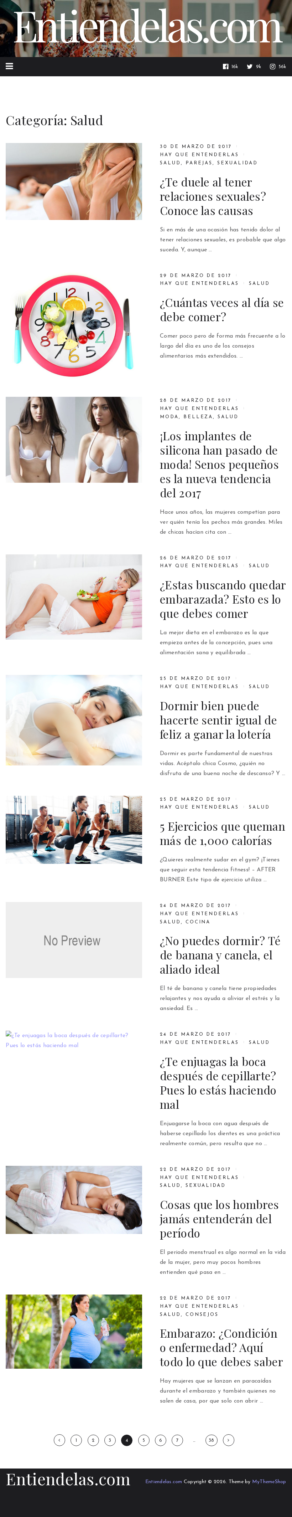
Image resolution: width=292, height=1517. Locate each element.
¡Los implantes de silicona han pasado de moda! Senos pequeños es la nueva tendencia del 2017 (219, 464)
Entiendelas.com (68, 1478)
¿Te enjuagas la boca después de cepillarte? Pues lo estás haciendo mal (218, 1082)
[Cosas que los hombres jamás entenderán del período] (74, 1200)
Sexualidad (237, 163)
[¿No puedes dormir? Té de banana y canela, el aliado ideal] (74, 940)
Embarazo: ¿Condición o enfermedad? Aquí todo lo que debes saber (221, 1347)
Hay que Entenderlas (199, 155)
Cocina (198, 922)
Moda (169, 417)
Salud (170, 163)
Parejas (199, 163)
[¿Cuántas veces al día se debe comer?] (74, 326)
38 (211, 1440)
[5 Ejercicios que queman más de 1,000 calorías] (74, 830)
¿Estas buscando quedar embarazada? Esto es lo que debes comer (223, 599)
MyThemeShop (269, 1482)
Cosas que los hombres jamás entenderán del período (219, 1218)
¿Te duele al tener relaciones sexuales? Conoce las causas (213, 196)
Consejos (202, 1314)
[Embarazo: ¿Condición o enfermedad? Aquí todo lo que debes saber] (74, 1331)
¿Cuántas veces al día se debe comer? (222, 309)
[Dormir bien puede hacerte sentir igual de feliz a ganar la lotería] (74, 720)
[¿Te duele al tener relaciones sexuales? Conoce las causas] (74, 181)
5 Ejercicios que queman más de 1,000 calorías (222, 833)
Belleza (198, 417)
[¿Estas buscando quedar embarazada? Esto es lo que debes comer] (74, 597)
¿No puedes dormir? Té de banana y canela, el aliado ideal (220, 954)
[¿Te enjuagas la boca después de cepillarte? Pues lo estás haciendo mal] (74, 1076)
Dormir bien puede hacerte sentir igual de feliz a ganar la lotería (218, 719)
